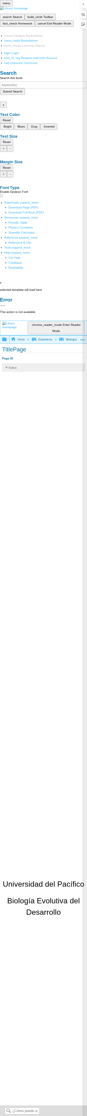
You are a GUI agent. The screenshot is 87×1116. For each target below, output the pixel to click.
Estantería (45, 339)
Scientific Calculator (21, 232)
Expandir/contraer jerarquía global (7, 339)
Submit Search (12, 91)
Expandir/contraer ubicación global (82, 338)
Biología (71, 339)
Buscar (8, 1111)
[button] (15, 262)
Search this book (11, 78)
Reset (7, 120)
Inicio (21, 339)
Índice (13, 367)
